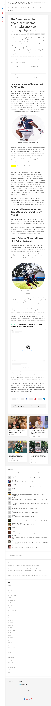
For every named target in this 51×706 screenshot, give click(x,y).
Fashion (11, 617)
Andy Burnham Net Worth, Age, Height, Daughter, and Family (24, 508)
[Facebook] (2, 9)
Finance (35, 7)
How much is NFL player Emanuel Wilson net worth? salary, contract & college (16, 456)
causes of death (12, 595)
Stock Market (12, 667)
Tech (10, 672)
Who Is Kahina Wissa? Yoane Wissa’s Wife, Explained (23, 516)
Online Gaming (12, 645)
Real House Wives (13, 655)
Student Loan (12, 669)
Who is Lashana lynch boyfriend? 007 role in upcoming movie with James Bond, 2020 (30, 533)
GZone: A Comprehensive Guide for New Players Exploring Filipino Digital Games (28, 486)
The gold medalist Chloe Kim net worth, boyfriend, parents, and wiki (38, 432)
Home (9, 7)
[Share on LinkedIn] (41, 399)
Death (10, 607)
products (11, 652)
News (10, 642)
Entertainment (12, 615)
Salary (42, 34)
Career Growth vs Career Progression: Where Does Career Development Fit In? (28, 490)
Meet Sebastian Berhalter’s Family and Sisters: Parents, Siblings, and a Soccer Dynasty (30, 499)
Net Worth (17, 7)
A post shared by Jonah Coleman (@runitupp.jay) (28, 367)
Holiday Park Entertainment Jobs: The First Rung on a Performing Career (27, 477)
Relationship (24, 7)
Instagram (36, 142)
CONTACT (11, 685)
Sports (10, 664)
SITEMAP (11, 681)
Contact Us (10, 10)
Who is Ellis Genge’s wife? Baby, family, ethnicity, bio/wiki (17, 431)
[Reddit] (2, 13)
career (31, 34)
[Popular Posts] (38, 473)
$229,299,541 (21, 103)
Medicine (11, 637)
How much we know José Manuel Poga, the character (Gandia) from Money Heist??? (29, 520)
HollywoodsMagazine (19, 2)
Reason (24, 34)
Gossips (30, 7)
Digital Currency (12, 610)
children (10, 602)
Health (39, 7)
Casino (13, 492)
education (11, 612)
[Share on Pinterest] (32, 399)
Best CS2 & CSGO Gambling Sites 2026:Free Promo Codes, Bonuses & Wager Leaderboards (28, 575)
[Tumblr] (2, 17)
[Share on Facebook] (23, 399)
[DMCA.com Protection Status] (23, 684)
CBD (10, 597)
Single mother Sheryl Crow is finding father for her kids (23, 524)
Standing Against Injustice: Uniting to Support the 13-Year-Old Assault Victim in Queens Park (38, 457)
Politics (10, 650)
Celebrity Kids (12, 600)
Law (10, 632)
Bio (13, 7)
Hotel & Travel (12, 630)
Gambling (14, 480)
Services (14, 476)
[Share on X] (15, 399)
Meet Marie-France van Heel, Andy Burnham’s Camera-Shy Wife (25, 512)
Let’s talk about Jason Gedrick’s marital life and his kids (23, 529)
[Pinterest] (2, 21)
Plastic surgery (12, 647)
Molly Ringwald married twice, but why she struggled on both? (25, 547)
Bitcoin (10, 587)
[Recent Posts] (18, 473)
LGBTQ (10, 635)
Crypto (10, 605)
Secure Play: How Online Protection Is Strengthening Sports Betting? (26, 481)
